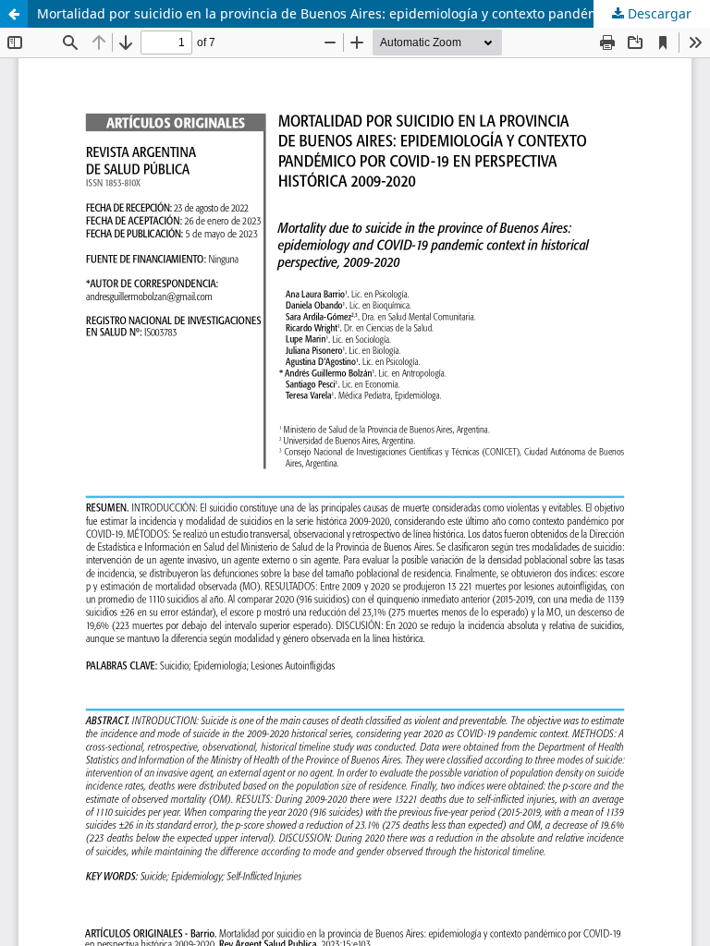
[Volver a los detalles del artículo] (14, 14)
